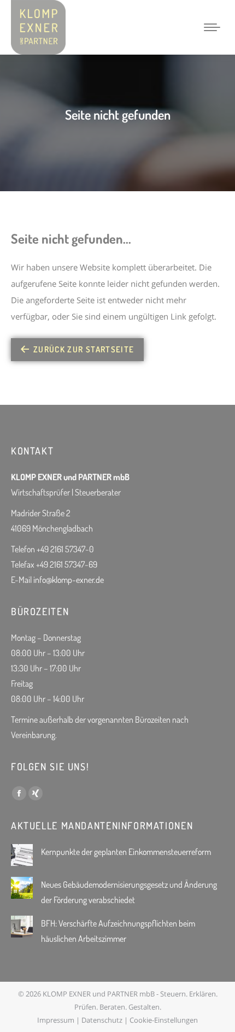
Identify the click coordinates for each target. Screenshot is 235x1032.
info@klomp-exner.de (68, 579)
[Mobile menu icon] (212, 27)
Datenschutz (101, 1020)
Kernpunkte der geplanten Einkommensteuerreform (126, 851)
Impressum (55, 1020)
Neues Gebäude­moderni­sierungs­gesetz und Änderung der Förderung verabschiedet (129, 892)
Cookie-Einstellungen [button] (164, 1020)
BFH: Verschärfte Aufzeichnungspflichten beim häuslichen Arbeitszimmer (118, 931)
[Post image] (22, 855)
